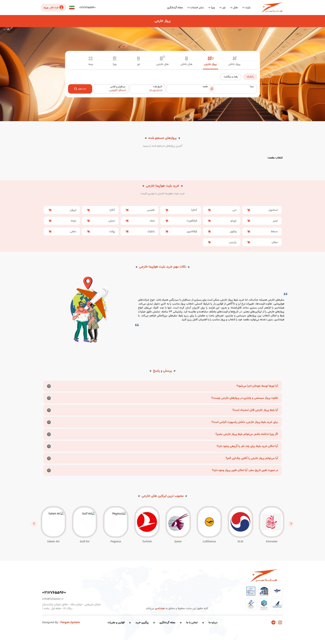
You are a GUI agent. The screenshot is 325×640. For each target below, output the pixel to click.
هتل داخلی (186, 64)
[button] (71, 7)
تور (224, 7)
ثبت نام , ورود (50, 7)
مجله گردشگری (175, 7)
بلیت (247, 7)
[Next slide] (34, 524)
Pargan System (70, 622)
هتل (235, 7)
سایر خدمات (197, 7)
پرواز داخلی (234, 64)
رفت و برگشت (231, 77)
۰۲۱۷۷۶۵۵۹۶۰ (87, 7)
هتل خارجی (162, 64)
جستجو (82, 89)
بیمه (90, 64)
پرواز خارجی (210, 64)
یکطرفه (250, 77)
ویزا (212, 7)
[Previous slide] (291, 524)
